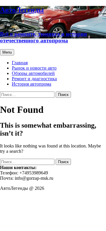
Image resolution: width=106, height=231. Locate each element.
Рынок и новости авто (34, 67)
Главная (20, 62)
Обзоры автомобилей (33, 73)
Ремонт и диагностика (34, 78)
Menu (7, 52)
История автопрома (31, 83)
